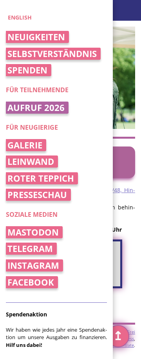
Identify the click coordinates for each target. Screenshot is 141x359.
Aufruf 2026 (36, 108)
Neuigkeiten (36, 37)
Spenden (27, 70)
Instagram (33, 265)
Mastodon (33, 232)
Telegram (30, 249)
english (20, 17)
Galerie (24, 145)
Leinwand (30, 161)
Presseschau (37, 195)
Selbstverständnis (52, 54)
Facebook (30, 282)
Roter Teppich (40, 178)
